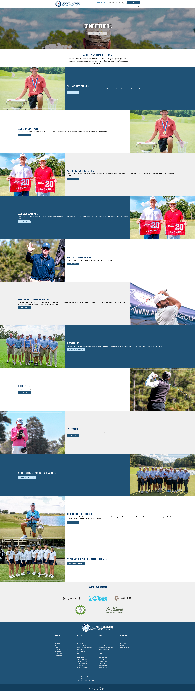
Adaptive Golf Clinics (103, 639)
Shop (134, 6)
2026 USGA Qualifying (81, 665)
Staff (56, 657)
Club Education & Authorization (83, 639)
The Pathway (101, 669)
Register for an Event (97, 33)
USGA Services (127, 6)
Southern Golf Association (82, 678)
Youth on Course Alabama (104, 672)
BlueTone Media (101, 689)
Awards (56, 641)
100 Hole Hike (102, 638)
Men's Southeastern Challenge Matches (85, 676)
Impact (115, 6)
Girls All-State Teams (103, 661)
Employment (58, 645)
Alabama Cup (79, 671)
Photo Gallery (58, 651)
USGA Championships (124, 645)
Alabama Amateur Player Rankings (84, 669)
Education (79, 641)
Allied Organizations (59, 638)
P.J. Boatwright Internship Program (62, 649)
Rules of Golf (123, 643)
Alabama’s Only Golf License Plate (106, 647)
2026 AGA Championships (82, 659)
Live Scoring (79, 674)
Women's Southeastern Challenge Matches (86, 680)
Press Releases (58, 653)
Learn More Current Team (76, 349)
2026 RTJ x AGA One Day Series (83, 663)
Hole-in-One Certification (82, 643)
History (56, 647)
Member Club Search (81, 649)
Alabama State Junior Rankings (105, 655)
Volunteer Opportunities (60, 659)
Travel (78, 653)
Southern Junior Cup (103, 667)
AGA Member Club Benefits (83, 638)
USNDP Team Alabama (103, 671)
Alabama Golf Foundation (104, 645)
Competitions (107, 6)
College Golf (101, 659)
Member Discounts (81, 651)
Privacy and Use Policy (60, 655)
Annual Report (58, 639)
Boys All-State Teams (103, 657)
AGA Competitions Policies (82, 667)
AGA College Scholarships (104, 641)
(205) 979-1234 (102, 2)
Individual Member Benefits (82, 645)
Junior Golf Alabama (103, 665)
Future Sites (79, 672)
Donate (133, 2)
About (94, 6)
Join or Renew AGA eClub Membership (85, 647)
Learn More (73, 92)
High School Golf (102, 663)
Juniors (120, 6)
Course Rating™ (123, 639)
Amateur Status (123, 638)
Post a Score (122, 641)
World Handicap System (125, 647)
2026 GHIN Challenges (82, 661)
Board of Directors (58, 643)
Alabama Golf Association (104, 643)
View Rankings (24, 307)
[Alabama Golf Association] (67, 4)
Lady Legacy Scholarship (104, 649)
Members (99, 6)
